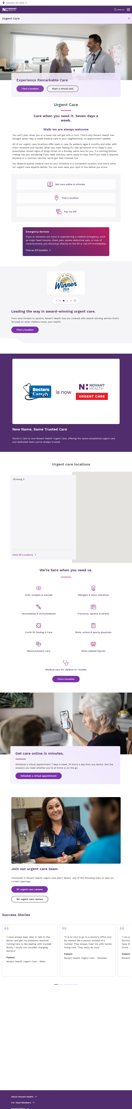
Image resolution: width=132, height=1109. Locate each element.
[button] (129, 18)
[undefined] (66, 184)
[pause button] (75, 300)
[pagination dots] (56, 300)
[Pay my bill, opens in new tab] (66, 211)
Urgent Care (11, 18)
